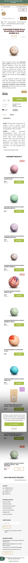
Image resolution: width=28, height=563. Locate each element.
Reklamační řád (6, 512)
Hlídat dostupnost (15, 110)
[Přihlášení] (21, 18)
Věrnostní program (7, 504)
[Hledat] (18, 18)
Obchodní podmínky (7, 508)
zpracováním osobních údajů (13, 531)
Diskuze (12, 115)
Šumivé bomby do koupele (17, 104)
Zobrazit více (7, 553)
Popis (4, 115)
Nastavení (14, 428)
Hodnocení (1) (6, 118)
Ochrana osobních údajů (8, 510)
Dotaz (5, 110)
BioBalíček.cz (8, 492)
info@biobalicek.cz (23, 6)
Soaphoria (23, 37)
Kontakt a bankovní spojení (9, 506)
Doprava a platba (7, 502)
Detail (19, 469)
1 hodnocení (14, 37)
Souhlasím (15, 424)
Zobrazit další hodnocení (20, 480)
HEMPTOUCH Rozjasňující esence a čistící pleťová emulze (12, 544)
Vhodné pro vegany (17, 106)
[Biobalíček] (14, 13)
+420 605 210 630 (6, 6)
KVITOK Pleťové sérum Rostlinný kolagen (12, 547)
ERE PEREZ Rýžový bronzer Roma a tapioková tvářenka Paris (13, 541)
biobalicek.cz (8, 494)
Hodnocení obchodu (7, 514)
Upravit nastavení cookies (14, 559)
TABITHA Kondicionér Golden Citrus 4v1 (12, 549)
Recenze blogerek (7, 538)
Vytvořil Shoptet (15, 561)
